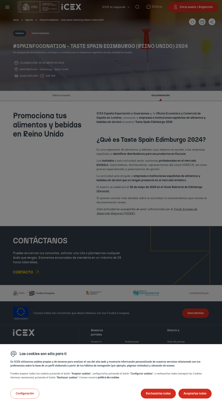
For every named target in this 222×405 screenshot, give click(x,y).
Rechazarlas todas (158, 393)
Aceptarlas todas (195, 393)
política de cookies (108, 377)
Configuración (25, 393)
